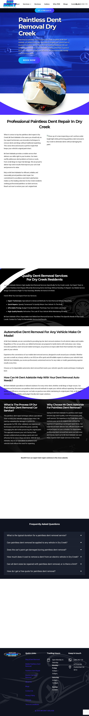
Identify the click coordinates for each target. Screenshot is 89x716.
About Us (28, 682)
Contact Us (29, 691)
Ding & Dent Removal (32, 659)
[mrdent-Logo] (12, 654)
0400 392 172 (78, 660)
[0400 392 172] (71, 659)
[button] (30, 4)
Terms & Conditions (32, 704)
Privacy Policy (30, 695)
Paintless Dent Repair (32, 671)
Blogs (27, 686)
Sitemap (28, 700)
